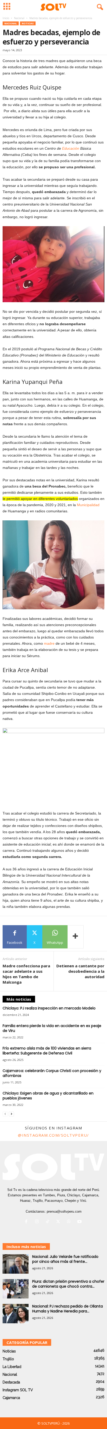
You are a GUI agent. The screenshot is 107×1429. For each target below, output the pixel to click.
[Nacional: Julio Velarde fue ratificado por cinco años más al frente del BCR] (16, 1264)
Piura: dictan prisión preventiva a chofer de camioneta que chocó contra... (68, 1284)
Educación (70, 148)
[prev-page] (5, 1113)
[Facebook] (27, 1222)
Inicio (6, 18)
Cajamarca (11, 1398)
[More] (76, 936)
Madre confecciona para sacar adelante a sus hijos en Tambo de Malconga (26, 974)
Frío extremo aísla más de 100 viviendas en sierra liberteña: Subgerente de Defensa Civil (47, 1051)
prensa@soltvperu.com (64, 1211)
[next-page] (11, 1113)
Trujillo (8, 1359)
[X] (59, 1222)
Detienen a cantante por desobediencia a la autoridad (80, 971)
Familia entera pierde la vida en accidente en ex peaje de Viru (52, 1028)
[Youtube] (80, 1222)
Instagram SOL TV (18, 1390)
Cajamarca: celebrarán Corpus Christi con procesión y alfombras (52, 1073)
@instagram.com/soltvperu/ (53, 1135)
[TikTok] (48, 1222)
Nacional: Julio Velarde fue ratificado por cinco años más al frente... (65, 1259)
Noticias (28, 23)
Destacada (11, 1382)
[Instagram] (38, 1222)
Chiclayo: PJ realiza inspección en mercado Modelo (49, 1008)
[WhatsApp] (70, 1222)
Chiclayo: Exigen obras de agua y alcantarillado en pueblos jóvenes (48, 1096)
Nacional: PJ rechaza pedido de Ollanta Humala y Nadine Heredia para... (67, 1309)
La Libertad (12, 1367)
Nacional (19, 18)
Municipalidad (88, 505)
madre (49, 643)
